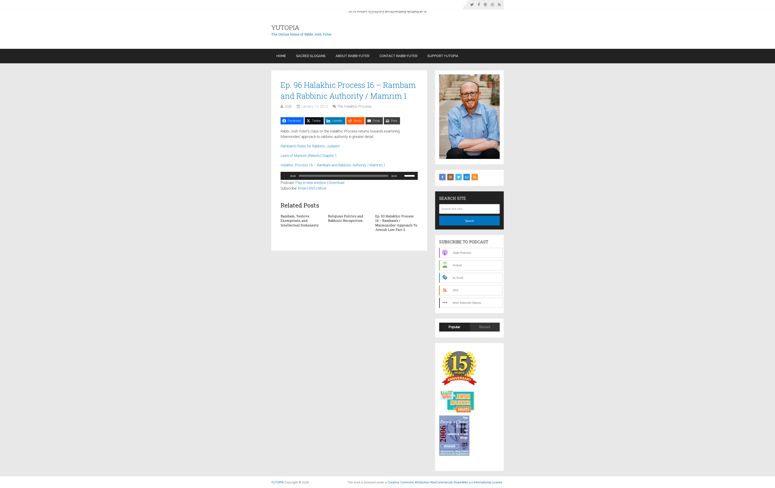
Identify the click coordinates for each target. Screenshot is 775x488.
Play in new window (310, 182)
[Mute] (401, 176)
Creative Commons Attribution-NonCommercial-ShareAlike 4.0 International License (445, 482)
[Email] (466, 177)
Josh (288, 106)
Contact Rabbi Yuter (398, 56)
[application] (349, 176)
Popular (454, 327)
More (322, 188)
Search (469, 220)
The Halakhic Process (354, 106)
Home (281, 56)
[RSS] (474, 177)
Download (336, 182)
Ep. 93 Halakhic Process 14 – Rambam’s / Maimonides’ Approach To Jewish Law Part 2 (396, 223)
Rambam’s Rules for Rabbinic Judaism (310, 146)
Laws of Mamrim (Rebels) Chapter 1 (309, 155)
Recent (484, 327)
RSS (312, 188)
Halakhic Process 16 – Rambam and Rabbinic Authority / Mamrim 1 (333, 165)
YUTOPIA (285, 27)
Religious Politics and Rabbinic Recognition (345, 218)
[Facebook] (442, 177)
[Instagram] (450, 177)
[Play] (286, 176)
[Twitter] (458, 177)
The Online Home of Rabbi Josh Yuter (301, 34)
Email (302, 188)
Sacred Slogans (311, 56)
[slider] (410, 175)
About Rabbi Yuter (352, 56)
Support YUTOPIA (442, 56)
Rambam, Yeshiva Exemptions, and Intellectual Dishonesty (300, 220)
